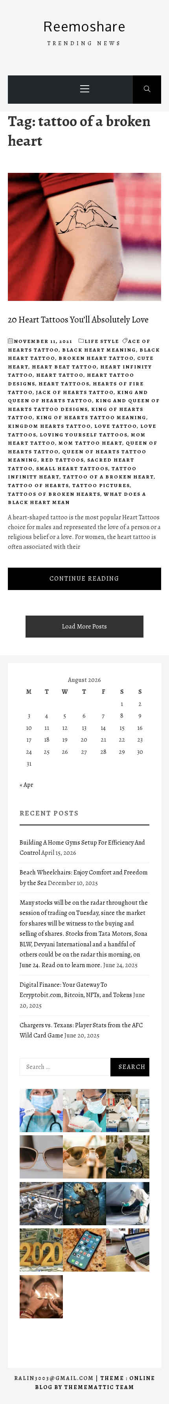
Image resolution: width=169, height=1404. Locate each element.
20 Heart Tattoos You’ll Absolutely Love (78, 319)
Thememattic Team (99, 1387)
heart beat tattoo (64, 366)
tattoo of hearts (38, 485)
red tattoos (62, 459)
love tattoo (115, 426)
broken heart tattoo (96, 358)
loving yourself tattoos (83, 434)
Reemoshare (85, 26)
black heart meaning (99, 349)
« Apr (26, 785)
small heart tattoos (72, 468)
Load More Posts (84, 626)
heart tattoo (59, 375)
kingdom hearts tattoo (49, 426)
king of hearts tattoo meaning (91, 417)
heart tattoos (64, 383)
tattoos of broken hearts (54, 494)
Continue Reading (84, 578)
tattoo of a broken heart (108, 476)
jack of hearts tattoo (75, 392)
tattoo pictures (101, 485)
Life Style (101, 341)
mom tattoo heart (90, 443)
